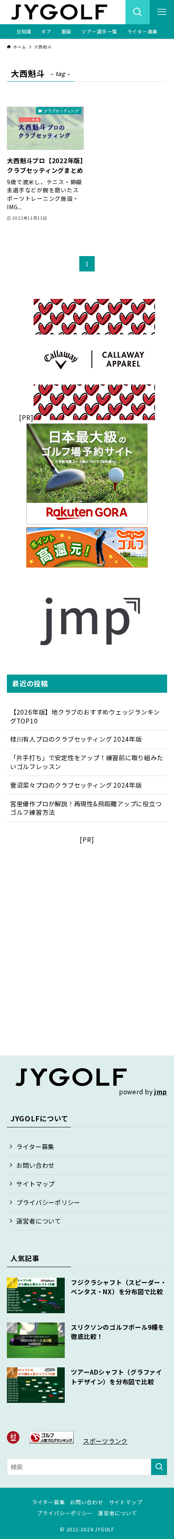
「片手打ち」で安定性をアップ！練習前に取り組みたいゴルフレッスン (86, 762)
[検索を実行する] (159, 1467)
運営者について (38, 1220)
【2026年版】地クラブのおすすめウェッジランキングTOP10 (85, 716)
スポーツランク (105, 1440)
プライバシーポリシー (48, 1202)
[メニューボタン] (162, 12)
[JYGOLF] (59, 12)
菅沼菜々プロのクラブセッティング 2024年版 (76, 784)
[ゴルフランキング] (51, 1440)
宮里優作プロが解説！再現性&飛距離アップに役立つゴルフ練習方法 (86, 808)
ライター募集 (35, 1146)
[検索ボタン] (137, 12)
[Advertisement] (87, 931)
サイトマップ (35, 1183)
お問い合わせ (35, 1165)
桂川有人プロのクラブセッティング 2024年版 (76, 738)
